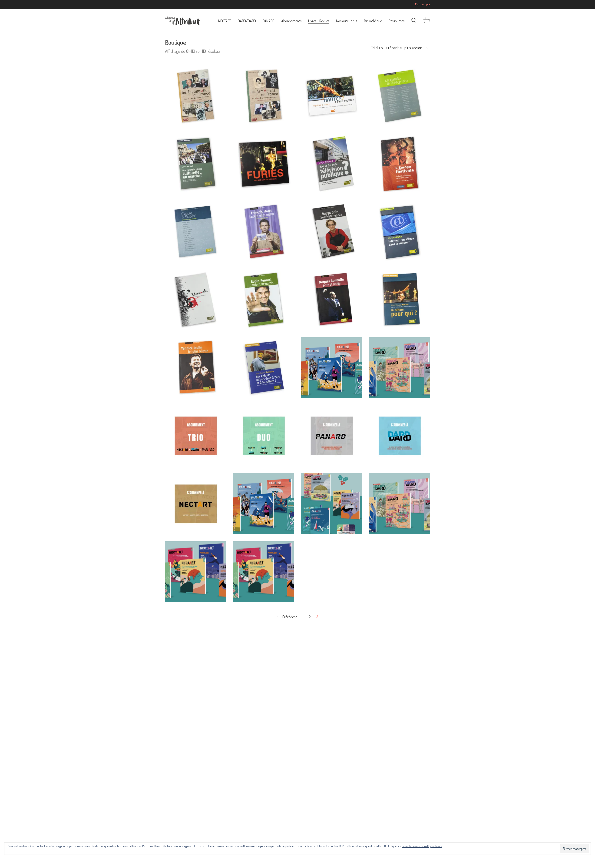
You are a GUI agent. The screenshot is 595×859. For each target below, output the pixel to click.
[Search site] (413, 21)
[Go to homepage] (182, 21)
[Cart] (426, 20)
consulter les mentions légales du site (422, 846)
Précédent (289, 617)
